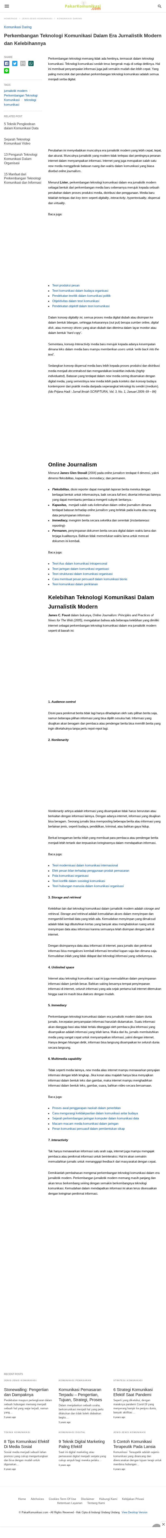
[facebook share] (6, 63)
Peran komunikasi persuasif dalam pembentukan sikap (88, 1128)
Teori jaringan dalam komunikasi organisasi (80, 568)
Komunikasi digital (72, 1432)
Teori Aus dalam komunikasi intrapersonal (79, 563)
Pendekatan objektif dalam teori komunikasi (81, 306)
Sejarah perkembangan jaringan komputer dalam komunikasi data (95, 1118)
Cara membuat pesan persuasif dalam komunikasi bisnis (89, 579)
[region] (105, 116)
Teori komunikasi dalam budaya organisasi (80, 290)
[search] (159, 6)
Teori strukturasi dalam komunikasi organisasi (82, 574)
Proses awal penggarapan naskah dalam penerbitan (86, 1108)
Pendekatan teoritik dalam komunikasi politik (81, 295)
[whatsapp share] (31, 63)
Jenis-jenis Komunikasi (37, 18)
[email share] (23, 63)
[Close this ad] (163, 1524)
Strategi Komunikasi (128, 1380)
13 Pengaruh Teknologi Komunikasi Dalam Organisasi (20, 159)
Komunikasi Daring (69, 18)
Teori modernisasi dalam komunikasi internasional (85, 865)
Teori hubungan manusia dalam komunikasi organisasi (88, 886)
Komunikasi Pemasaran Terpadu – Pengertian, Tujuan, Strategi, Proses (80, 1394)
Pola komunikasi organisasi (70, 875)
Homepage (10, 18)
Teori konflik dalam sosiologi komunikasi (78, 881)
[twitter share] (14, 63)
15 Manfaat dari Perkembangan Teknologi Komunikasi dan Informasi (22, 178)
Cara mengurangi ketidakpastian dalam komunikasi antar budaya (95, 1113)
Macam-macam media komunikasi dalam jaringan (85, 1123)
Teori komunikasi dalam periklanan (75, 584)
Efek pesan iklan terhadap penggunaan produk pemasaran (90, 870)
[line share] (6, 70)
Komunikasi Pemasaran (75, 1380)
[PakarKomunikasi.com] (82, 6)
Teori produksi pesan (66, 285)
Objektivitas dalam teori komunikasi (75, 301)
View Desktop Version (134, 1512)
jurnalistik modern (15, 90)
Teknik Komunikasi (17, 1432)
